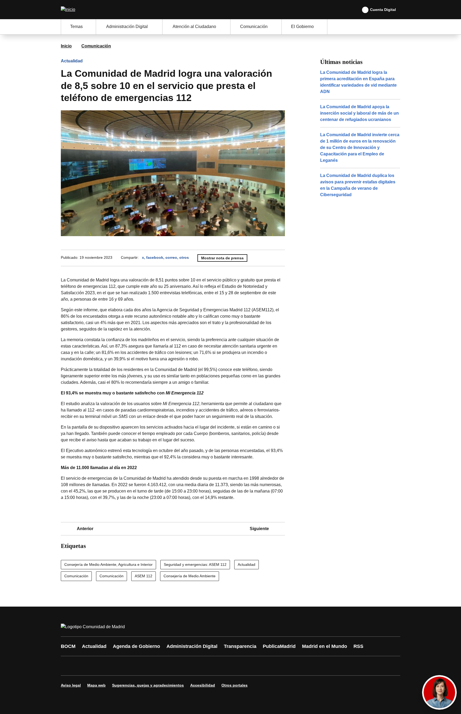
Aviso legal (71, 685)
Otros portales (234, 685)
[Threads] (212, 665)
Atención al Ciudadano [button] (194, 26)
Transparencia (240, 646)
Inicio (66, 46)
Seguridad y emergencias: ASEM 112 (195, 564)
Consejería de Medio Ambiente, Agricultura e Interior (108, 564)
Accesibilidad (202, 685)
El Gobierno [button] (302, 26)
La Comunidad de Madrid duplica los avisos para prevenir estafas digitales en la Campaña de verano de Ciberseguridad (357, 185)
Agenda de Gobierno (136, 646)
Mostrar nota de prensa (222, 258)
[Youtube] (116, 665)
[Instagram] (84, 665)
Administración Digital (191, 646)
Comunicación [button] (254, 26)
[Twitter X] (100, 665)
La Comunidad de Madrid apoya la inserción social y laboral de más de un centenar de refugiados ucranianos (359, 113)
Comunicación (96, 46)
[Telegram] (196, 665)
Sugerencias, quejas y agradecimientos (148, 685)
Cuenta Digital (383, 9)
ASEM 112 (143, 576)
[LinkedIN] (132, 665)
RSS (358, 646)
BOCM (68, 646)
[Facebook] (68, 665)
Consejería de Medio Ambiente (190, 576)
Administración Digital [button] (127, 26)
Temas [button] (76, 26)
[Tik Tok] (164, 665)
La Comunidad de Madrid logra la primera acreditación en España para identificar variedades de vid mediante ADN (358, 82)
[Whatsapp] (148, 665)
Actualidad (72, 61)
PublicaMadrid (279, 646)
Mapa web (96, 685)
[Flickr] (180, 665)
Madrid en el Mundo (324, 646)
